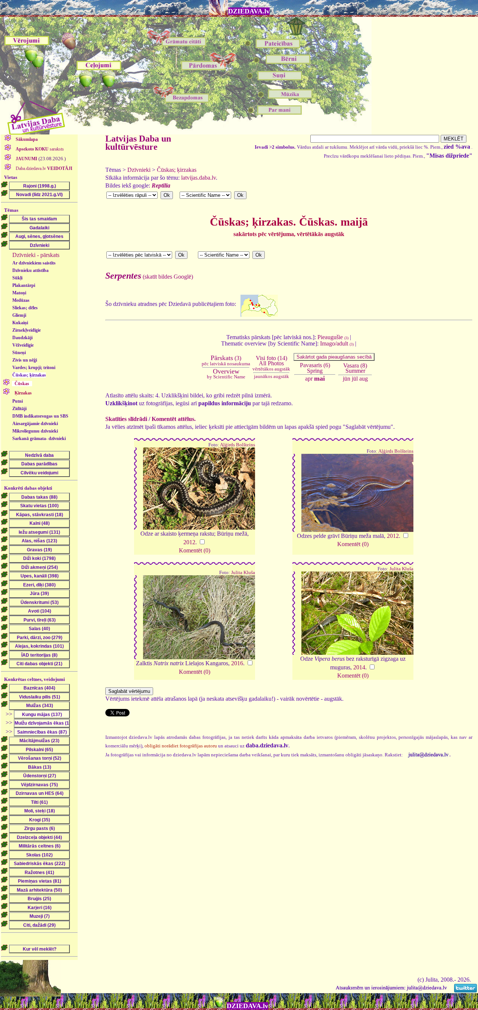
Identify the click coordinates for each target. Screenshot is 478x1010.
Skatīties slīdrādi (126, 419)
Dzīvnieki (138, 170)
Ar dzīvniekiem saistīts (34, 263)
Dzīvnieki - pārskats (35, 255)
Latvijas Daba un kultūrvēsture (138, 143)
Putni (17, 401)
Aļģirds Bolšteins (237, 444)
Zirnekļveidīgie (26, 330)
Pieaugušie (332, 337)
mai (319, 378)
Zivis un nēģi (24, 360)
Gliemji (19, 315)
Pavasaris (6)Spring (315, 368)
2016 (237, 663)
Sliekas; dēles (25, 307)
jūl (355, 378)
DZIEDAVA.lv (249, 11)
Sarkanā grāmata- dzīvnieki (39, 438)
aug (363, 378)
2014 (359, 667)
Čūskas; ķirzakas (29, 375)
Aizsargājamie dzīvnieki (35, 423)
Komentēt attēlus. (174, 419)
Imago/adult (337, 343)
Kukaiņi (20, 322)
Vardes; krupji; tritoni (33, 367)
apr (309, 378)
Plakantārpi (23, 285)
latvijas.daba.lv (198, 177)
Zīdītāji (19, 408)
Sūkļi (17, 278)
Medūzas (21, 300)
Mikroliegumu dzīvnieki (35, 431)
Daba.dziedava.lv (43, 168)
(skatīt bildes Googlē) (149, 276)
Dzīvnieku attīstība (30, 270)
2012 (189, 542)
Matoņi (19, 292)
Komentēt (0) (194, 550)
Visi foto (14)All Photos (271, 363)
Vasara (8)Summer (355, 368)
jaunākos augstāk (271, 376)
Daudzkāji (22, 337)
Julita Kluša (243, 572)
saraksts (40, 149)
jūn (346, 378)
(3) (226, 360)
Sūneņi (19, 352)
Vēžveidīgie (23, 345)
